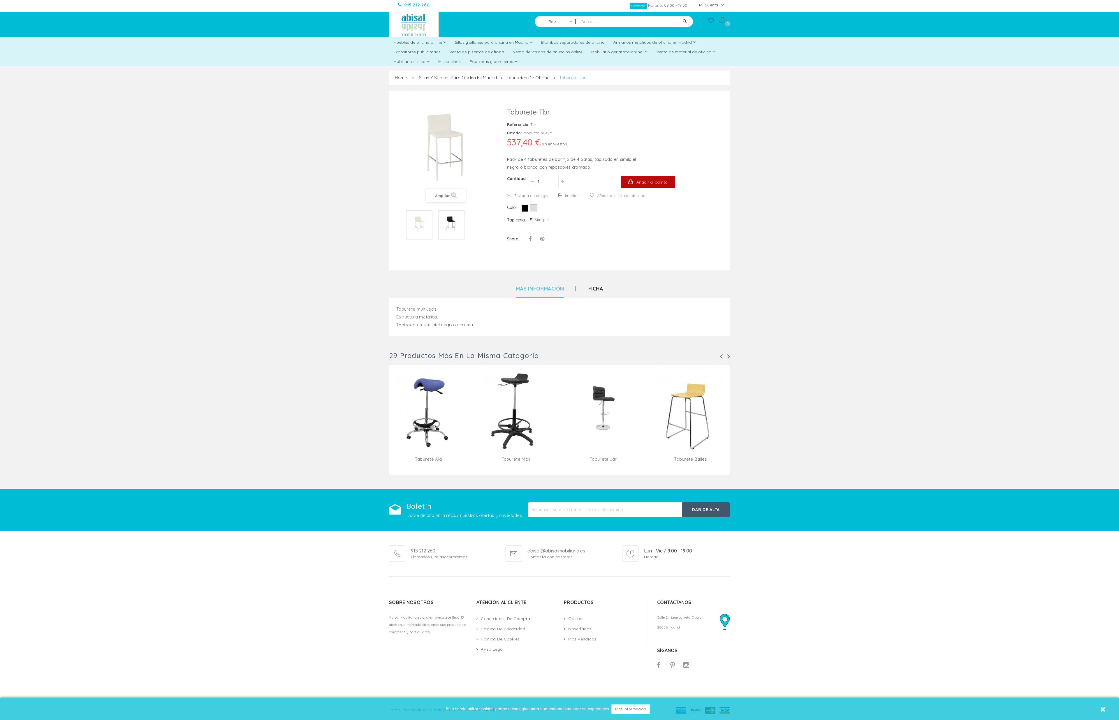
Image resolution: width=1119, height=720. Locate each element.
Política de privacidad (503, 628)
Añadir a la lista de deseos (621, 195)
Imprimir (572, 195)
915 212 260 (423, 551)
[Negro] (525, 208)
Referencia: (518, 124)
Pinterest (542, 239)
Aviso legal (492, 649)
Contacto (638, 5)
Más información (630, 709)
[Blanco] (533, 208)
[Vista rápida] (428, 416)
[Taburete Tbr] (419, 225)
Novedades (579, 628)
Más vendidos (582, 639)
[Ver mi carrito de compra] (722, 20)
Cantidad (516, 178)
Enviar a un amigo (531, 195)
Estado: (514, 133)
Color (512, 207)
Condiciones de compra (505, 618)
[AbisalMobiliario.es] (414, 24)
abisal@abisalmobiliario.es (556, 551)
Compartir (530, 239)
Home (401, 77)
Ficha (595, 289)
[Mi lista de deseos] (711, 22)
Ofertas (575, 618)
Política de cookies (500, 639)
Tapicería (516, 220)
